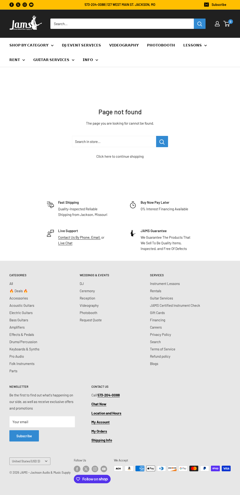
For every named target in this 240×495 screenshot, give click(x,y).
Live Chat (65, 243)
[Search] (200, 24)
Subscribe (219, 5)
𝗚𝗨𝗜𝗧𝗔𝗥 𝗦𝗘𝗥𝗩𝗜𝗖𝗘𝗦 (51, 60)
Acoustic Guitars (21, 305)
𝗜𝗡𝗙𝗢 (88, 60)
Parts (13, 371)
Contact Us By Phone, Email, (79, 237)
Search (155, 342)
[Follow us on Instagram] (24, 5)
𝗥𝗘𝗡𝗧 (14, 60)
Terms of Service (162, 349)
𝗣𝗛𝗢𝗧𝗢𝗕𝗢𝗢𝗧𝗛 (161, 45)
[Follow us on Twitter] (86, 469)
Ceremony (87, 291)
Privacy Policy (160, 334)
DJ (82, 283)
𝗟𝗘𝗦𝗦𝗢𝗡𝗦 (192, 45)
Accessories (18, 298)
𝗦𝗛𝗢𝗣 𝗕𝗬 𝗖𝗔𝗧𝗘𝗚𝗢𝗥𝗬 (29, 45)
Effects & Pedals (21, 334)
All (11, 283)
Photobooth (88, 313)
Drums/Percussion (23, 342)
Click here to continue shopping (120, 156)
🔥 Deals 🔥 (18, 291)
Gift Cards (157, 313)
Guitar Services (161, 298)
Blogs (154, 363)
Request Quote (91, 320)
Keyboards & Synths (24, 349)
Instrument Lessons (165, 283)
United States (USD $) (26, 461)
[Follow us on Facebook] (11, 5)
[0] (227, 24)
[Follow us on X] (18, 5)
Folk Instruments (21, 363)
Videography (89, 305)
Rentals (155, 291)
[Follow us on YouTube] (31, 5)
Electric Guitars (21, 313)
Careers (156, 327)
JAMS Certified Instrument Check (175, 305)
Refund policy (160, 356)
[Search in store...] (162, 141)
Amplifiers (17, 327)
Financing (157, 320)
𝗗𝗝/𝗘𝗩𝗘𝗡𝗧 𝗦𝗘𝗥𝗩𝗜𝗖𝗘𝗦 (81, 45)
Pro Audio (16, 356)
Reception (87, 298)
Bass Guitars (18, 320)
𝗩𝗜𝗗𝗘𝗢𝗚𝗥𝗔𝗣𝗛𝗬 (124, 45)
